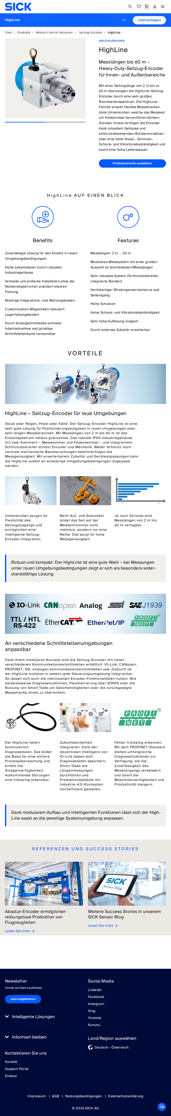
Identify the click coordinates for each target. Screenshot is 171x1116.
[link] (18, 6)
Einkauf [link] (11, 1076)
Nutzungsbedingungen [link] (84, 1096)
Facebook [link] (96, 997)
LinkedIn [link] (95, 990)
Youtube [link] (94, 1018)
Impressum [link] (37, 1096)
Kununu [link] (94, 1025)
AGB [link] (56, 1096)
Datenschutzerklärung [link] (125, 1096)
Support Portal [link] (16, 1069)
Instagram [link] (96, 1004)
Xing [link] (91, 1011)
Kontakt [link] (11, 1062)
